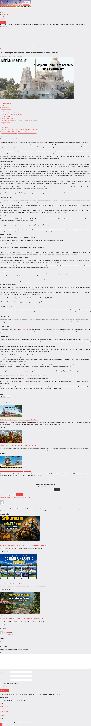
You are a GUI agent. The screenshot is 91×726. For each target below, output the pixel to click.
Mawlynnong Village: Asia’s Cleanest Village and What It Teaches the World (21, 618)
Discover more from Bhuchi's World (9, 138)
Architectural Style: (5, 105)
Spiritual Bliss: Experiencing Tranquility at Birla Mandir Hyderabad (16, 112)
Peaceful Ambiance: (5, 116)
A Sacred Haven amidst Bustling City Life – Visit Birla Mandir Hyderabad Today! (19, 133)
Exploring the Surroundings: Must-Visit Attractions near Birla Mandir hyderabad (19, 120)
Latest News (2, 715)
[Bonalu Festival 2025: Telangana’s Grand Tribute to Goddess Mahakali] (11, 442)
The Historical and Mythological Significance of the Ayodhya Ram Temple (19, 420)
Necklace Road (26, 329)
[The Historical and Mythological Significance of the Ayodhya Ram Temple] (11, 416)
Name (1, 672)
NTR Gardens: (4, 127)
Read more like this (5, 136)
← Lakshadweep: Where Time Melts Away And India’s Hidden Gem (15, 497)
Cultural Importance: (6, 109)
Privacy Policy (4, 14)
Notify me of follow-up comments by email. (10, 683)
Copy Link (19, 494)
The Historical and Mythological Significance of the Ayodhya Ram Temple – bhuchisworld (28, 375)
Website (1, 680)
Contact (3, 18)
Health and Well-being (5, 711)
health (1, 710)
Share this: (3, 135)
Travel (2, 12)
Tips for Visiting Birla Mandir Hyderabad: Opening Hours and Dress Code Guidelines (20, 129)
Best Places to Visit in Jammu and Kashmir (12, 583)
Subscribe (57, 489)
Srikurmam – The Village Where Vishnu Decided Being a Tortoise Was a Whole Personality (25, 545)
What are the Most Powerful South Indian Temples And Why (15, 471)
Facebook (14, 495)
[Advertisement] (45, 36)
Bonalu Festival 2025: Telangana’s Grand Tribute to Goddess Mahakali (18, 445)
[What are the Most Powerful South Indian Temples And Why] (11, 467)
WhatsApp (8, 495)
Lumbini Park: (4, 123)
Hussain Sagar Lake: (5, 122)
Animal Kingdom (4, 706)
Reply (1, 641)
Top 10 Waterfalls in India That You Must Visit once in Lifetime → (14, 499)
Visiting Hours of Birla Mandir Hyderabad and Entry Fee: (14, 131)
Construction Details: (6, 107)
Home (2, 10)
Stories (1, 615)
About (2, 16)
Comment (2, 652)
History (1, 713)
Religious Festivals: (5, 110)
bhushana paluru (7, 632)
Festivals (2, 708)
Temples (2, 542)
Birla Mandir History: (6, 103)
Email (1, 676)
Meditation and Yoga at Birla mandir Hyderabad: (12, 114)
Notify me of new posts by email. (8, 686)
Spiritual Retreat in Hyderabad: (8, 118)
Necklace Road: (4, 125)
